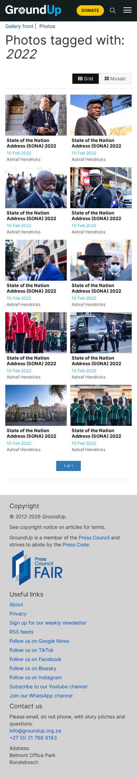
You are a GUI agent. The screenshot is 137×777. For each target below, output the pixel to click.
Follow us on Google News (39, 641)
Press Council (94, 537)
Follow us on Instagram (35, 677)
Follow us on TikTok (31, 650)
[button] (127, 10)
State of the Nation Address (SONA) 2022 (31, 143)
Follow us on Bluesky (33, 668)
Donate (90, 10)
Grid (88, 78)
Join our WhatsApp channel (40, 695)
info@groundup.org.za (35, 731)
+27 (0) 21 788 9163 (33, 738)
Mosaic (117, 78)
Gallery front (19, 26)
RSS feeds (21, 632)
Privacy (18, 613)
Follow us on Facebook (35, 659)
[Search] (112, 10)
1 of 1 (68, 466)
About (16, 604)
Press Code (76, 544)
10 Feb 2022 (19, 153)
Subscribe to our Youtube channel (48, 686)
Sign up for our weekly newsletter (47, 623)
